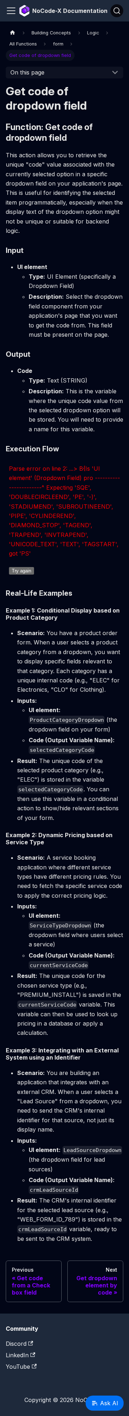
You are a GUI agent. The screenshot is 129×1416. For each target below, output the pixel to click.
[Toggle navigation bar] (11, 10)
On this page (27, 72)
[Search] (116, 10)
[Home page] (12, 32)
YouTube (18, 1366)
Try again (21, 570)
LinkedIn (17, 1355)
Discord (16, 1343)
